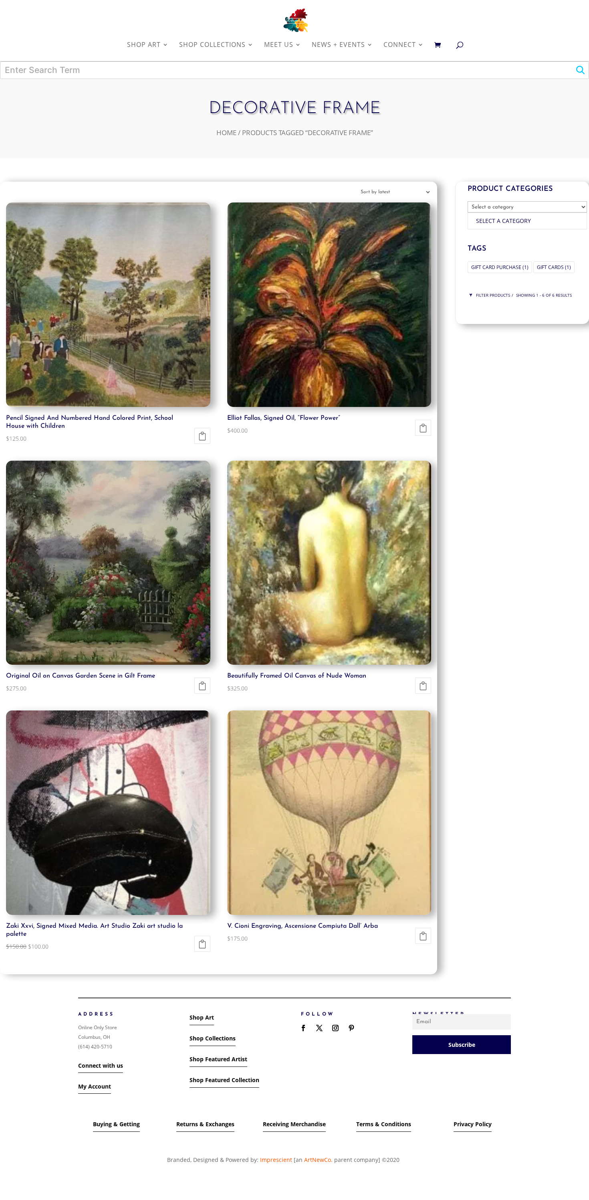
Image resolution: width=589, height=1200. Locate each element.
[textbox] (503, 221)
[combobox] (527, 220)
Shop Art (202, 1017)
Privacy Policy (473, 1124)
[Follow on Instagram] (335, 1028)
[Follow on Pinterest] (351, 1028)
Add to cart (202, 436)
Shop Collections (213, 1038)
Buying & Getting (116, 1124)
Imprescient (276, 1160)
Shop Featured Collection (224, 1080)
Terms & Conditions (383, 1124)
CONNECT (399, 45)
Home (226, 132)
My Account (94, 1086)
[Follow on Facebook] (303, 1028)
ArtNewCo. (318, 1160)
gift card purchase (499, 267)
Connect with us (100, 1065)
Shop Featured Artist (218, 1059)
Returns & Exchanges (205, 1124)
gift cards (554, 267)
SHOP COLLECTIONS (212, 45)
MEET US (278, 45)
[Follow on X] (319, 1028)
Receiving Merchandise (294, 1124)
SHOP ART (144, 45)
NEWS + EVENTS (338, 45)
